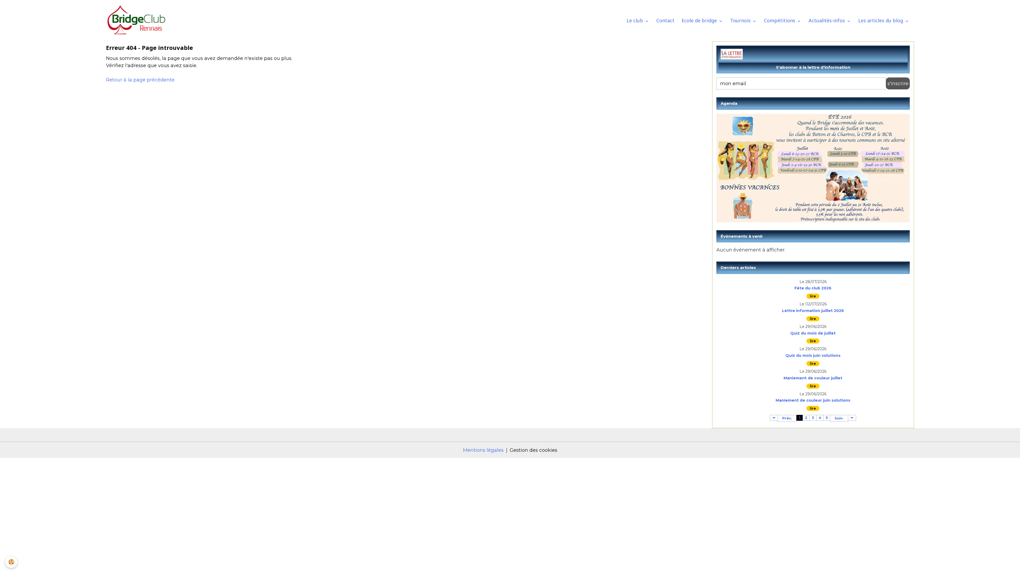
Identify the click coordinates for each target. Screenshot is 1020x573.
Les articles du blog (881, 20)
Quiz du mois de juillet (813, 333)
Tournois (741, 20)
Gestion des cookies (533, 450)
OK (898, 83)
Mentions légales (483, 450)
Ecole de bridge (700, 20)
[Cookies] (11, 562)
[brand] (138, 21)
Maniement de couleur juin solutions (813, 400)
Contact (665, 20)
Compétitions (780, 20)
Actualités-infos (827, 20)
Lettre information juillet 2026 (813, 311)
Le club (635, 20)
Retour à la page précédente (140, 80)
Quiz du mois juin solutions (812, 355)
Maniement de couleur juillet (813, 378)
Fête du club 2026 (812, 288)
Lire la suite (812, 296)
